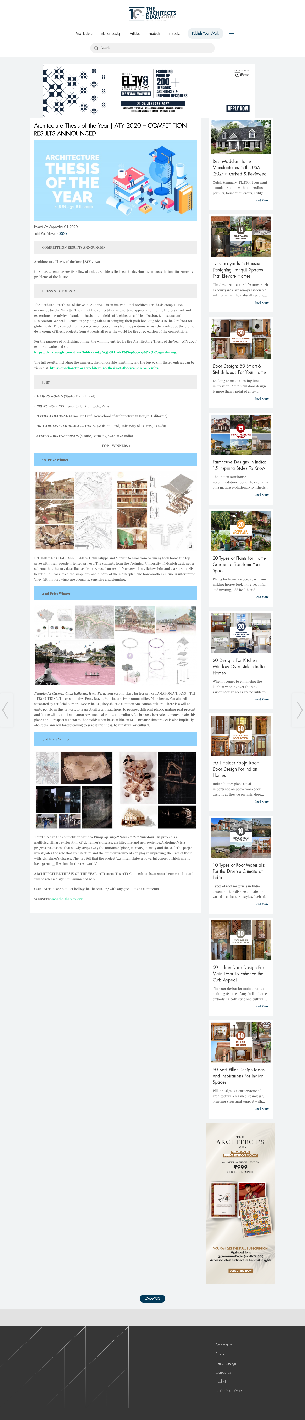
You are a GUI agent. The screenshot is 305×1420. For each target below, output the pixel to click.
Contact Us (223, 1372)
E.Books (174, 33)
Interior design (111, 33)
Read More (262, 200)
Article (219, 1354)
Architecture (84, 33)
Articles (135, 33)
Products (154, 33)
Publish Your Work (205, 33)
